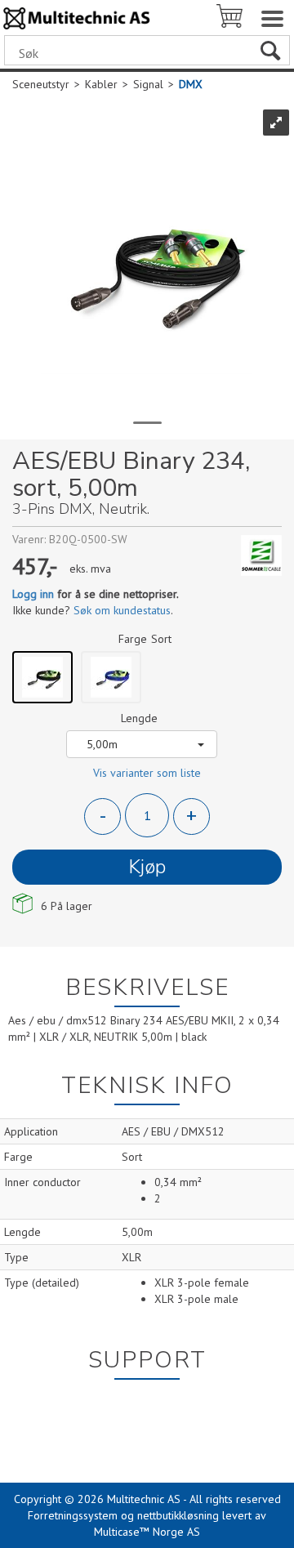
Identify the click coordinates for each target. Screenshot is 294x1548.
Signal (148, 84)
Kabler (101, 84)
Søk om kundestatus (122, 610)
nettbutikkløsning (178, 1515)
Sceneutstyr (40, 84)
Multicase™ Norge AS (147, 1531)
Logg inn (33, 594)
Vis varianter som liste (147, 772)
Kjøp (147, 867)
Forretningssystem (73, 1515)
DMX (191, 84)
